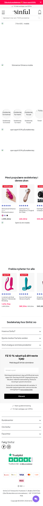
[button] (41, 2)
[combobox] (20, 18)
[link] (3, 215)
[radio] (2, 205)
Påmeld (21, 396)
